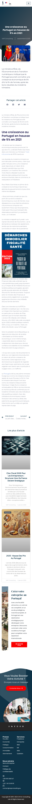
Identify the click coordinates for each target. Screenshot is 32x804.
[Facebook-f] (14, 726)
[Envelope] (23, 726)
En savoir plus (19, 644)
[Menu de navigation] (28, 3)
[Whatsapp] (9, 726)
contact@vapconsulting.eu (12, 788)
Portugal (7, 374)
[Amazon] (20, 726)
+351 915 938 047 (8, 779)
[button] (7, 105)
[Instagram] (17, 726)
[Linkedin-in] (12, 726)
